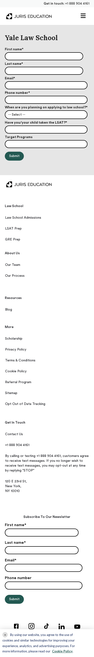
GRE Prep (12, 239)
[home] (27, 16)
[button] (83, 16)
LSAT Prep (13, 228)
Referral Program (18, 382)
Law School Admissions (23, 217)
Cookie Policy (16, 371)
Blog (8, 309)
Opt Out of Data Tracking (25, 404)
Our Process (15, 275)
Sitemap (11, 393)
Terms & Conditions (20, 360)
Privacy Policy (15, 349)
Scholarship (13, 338)
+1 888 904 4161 (77, 3)
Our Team (12, 265)
